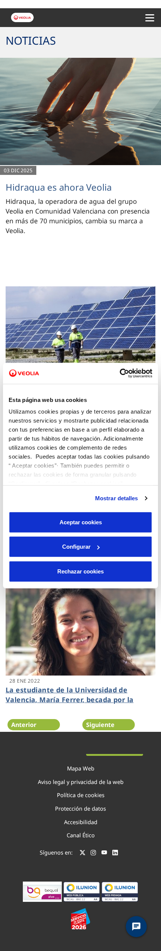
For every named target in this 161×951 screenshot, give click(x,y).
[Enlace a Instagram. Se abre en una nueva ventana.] (93, 853)
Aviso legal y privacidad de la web (81, 781)
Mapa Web (80, 768)
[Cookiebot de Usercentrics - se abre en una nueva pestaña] (119, 373)
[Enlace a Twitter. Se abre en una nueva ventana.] (82, 853)
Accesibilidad (80, 822)
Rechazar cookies (80, 571)
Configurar (76, 546)
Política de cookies (80, 795)
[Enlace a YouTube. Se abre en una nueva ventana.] (104, 853)
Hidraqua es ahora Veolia (59, 187)
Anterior (23, 725)
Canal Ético (81, 835)
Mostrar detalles (116, 498)
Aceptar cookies (81, 522)
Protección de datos (80, 808)
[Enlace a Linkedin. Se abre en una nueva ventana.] (115, 853)
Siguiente (100, 725)
